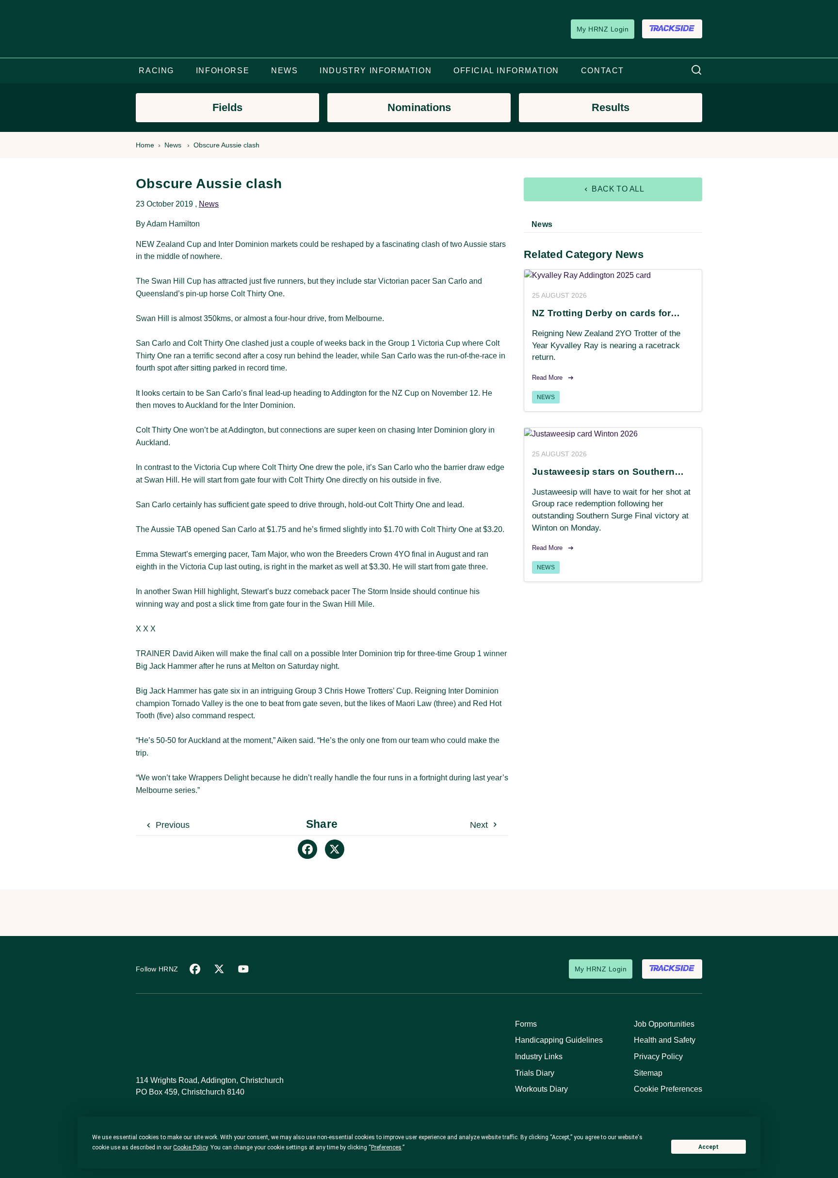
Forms (526, 1024)
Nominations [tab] (419, 107)
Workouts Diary (541, 1089)
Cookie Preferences (668, 1089)
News (172, 145)
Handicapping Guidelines (559, 1040)
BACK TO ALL (617, 189)
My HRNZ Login (602, 29)
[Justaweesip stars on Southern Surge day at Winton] (613, 434)
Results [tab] (610, 107)
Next (480, 825)
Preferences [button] (386, 1147)
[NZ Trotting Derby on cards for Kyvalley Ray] (613, 276)
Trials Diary (534, 1073)
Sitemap (648, 1073)
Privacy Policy (658, 1056)
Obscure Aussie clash (226, 145)
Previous (171, 825)
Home (145, 145)
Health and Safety (664, 1040)
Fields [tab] (227, 107)
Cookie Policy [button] (190, 1147)
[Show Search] (696, 70)
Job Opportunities (664, 1024)
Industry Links (539, 1056)
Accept (708, 1147)
